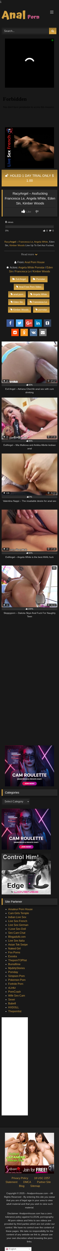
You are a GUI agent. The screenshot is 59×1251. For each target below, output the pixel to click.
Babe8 (12, 1003)
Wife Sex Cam (16, 995)
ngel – (14, 241)
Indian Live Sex (17, 917)
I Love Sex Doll (17, 928)
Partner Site (44, 1182)
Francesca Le (26, 241)
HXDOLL (13, 1007)
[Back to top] (48, 1241)
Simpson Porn (16, 976)
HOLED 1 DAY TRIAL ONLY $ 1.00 (31, 178)
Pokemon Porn (17, 980)
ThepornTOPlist (17, 960)
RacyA (7, 241)
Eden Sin (18, 302)
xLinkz (12, 987)
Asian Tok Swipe (18, 944)
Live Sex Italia (16, 940)
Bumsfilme (14, 964)
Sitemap (35, 1186)
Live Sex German (18, 925)
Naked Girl (14, 948)
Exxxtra (12, 956)
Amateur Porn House (20, 909)
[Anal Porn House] (24, 15)
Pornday (13, 972)
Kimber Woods (17, 245)
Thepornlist (14, 1011)
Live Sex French (17, 921)
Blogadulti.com (17, 936)
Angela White (41, 241)
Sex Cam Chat (16, 932)
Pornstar (40, 279)
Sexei (11, 999)
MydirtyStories (16, 968)
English (12, 1249)
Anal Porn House (35, 262)
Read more (28, 254)
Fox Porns (14, 952)
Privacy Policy (20, 1178)
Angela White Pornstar (31, 267)
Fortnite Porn (15, 983)
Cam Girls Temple (18, 913)
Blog (21, 1186)
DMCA (27, 1182)
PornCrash (14, 991)
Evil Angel (21, 279)
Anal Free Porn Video (30, 286)
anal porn (18, 294)
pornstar (42, 309)
